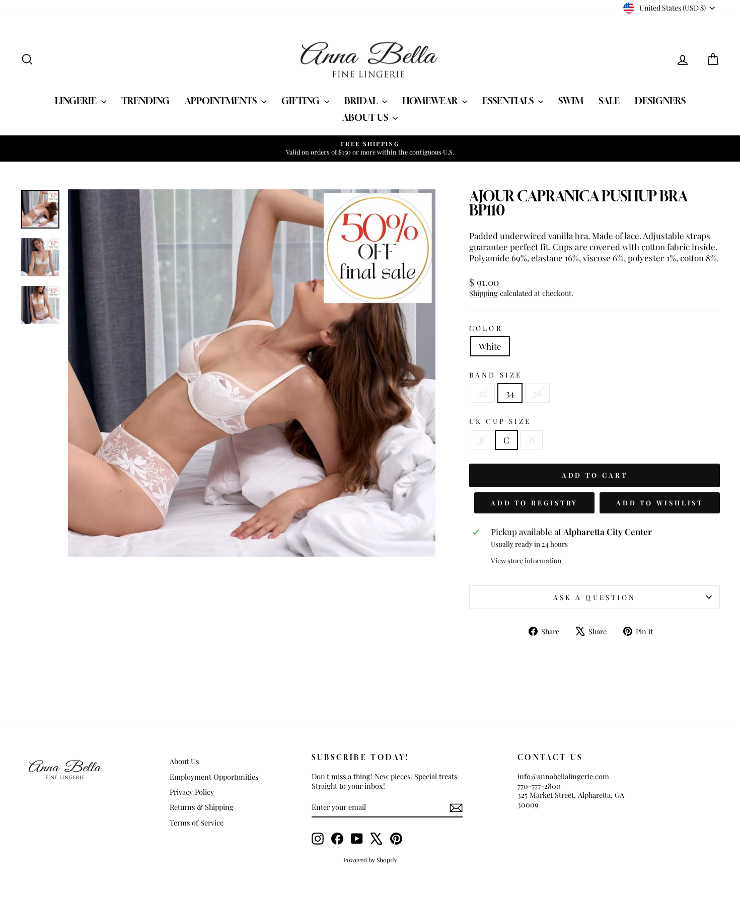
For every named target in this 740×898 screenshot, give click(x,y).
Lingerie (77, 100)
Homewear (431, 100)
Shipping (483, 293)
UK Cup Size (500, 421)
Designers (660, 100)
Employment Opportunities (214, 777)
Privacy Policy (192, 792)
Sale (609, 100)
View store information (526, 560)
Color (485, 328)
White (490, 346)
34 (510, 393)
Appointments (222, 100)
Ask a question (594, 597)
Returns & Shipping (202, 807)
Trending (145, 100)
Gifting (301, 100)
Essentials (509, 100)
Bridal (362, 100)
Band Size (495, 374)
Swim (570, 100)
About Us (366, 117)
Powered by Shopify (370, 860)
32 (483, 393)
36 (537, 393)
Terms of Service (197, 822)
